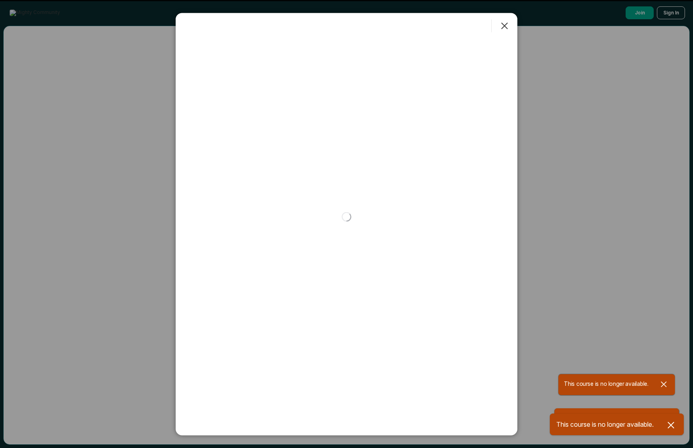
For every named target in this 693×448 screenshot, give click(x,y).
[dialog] (346, 224)
